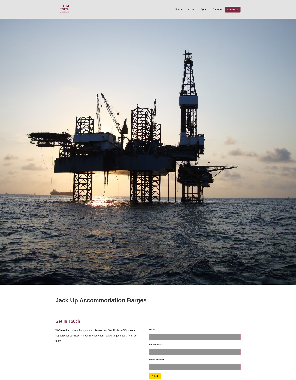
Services (217, 9)
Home (178, 9)
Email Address (156, 344)
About (191, 9)
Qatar (204, 9)
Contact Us (232, 9)
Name (152, 329)
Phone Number (156, 359)
